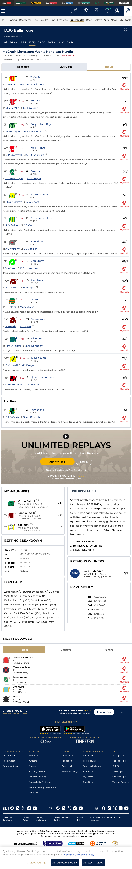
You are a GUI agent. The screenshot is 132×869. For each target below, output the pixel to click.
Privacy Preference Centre (62, 819)
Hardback (37, 280)
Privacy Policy (26, 819)
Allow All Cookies (93, 862)
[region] (66, 858)
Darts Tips (117, 771)
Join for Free (57, 461)
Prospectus (37, 171)
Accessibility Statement (41, 782)
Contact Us (67, 755)
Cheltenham (9, 755)
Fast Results (89, 760)
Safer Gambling (70, 771)
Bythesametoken (41, 218)
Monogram (20, 677)
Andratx (35, 100)
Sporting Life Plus (38, 771)
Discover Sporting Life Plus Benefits (64, 470)
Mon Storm (37, 260)
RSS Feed (33, 792)
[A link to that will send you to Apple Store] (51, 730)
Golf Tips (116, 766)
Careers (32, 766)
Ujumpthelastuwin (42, 377)
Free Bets (88, 782)
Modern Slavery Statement (42, 787)
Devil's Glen (38, 357)
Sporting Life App (37, 776)
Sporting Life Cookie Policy (79, 854)
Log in (84, 461)
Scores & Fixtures (92, 766)
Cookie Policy (80, 819)
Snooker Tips (119, 776)
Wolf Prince (37, 147)
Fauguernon (38, 319)
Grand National (10, 766)
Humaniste (37, 409)
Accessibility (68, 766)
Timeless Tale (21, 667)
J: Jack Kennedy (92, 576)
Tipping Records (120, 782)
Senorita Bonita (23, 657)
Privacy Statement (41, 819)
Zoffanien (36, 77)
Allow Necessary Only (65, 862)
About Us (33, 755)
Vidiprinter (88, 771)
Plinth (34, 299)
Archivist (18, 686)
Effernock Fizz (39, 194)
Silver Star (37, 338)
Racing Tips (118, 755)
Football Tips (119, 760)
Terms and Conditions (7, 819)
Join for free (104, 712)
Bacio (16, 696)
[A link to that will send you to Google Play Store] (77, 730)
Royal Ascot (9, 760)
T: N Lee (107, 576)
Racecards (88, 755)
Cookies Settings (36, 862)
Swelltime (36, 241)
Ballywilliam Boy (40, 124)
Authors (33, 760)
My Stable (88, 776)
